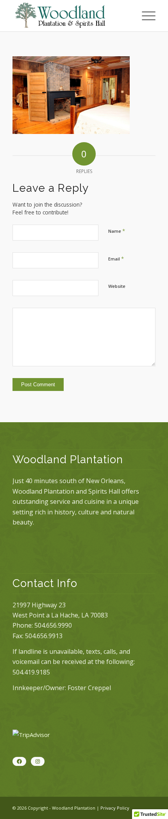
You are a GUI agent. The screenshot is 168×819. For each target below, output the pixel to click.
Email (116, 258)
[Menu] (144, 15)
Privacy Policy (114, 808)
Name (116, 230)
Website (116, 286)
